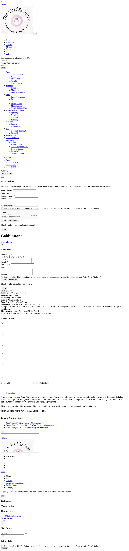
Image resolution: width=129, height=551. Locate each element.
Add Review (13, 279)
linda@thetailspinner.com (11, 516)
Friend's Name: (8, 196)
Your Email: (6, 193)
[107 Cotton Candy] (64, 357)
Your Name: (6, 191)
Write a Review (7, 242)
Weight (14, 81)
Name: (4, 259)
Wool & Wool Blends (33, 425)
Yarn (8, 72)
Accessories (16, 126)
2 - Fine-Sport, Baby (28, 427)
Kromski (14, 88)
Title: (4, 267)
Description (10, 393)
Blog (8, 51)
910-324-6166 (6, 518)
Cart (7, 54)
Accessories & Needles (15, 110)
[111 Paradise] (64, 371)
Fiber (8, 95)
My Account (11, 47)
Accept (4, 549)
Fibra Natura (24, 423)
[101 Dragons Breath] (64, 328)
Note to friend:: (8, 206)
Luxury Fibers (16, 104)
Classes (9, 45)
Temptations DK (17, 153)
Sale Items (10, 140)
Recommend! (13, 221)
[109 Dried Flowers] (64, 366)
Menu (10, 63)
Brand (13, 76)
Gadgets (14, 117)
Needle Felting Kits (19, 108)
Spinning (9, 85)
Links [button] (3, 472)
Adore (13, 142)
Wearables (15, 133)
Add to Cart (44, 383)
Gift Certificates (12, 138)
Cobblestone (36, 423)
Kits (7, 129)
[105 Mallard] (64, 347)
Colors (3, 323)
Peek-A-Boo (16, 151)
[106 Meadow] (64, 352)
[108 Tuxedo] (64, 361)
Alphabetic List (17, 74)
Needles (14, 115)
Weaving (14, 119)
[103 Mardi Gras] (64, 337)
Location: (5, 265)
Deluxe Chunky (17, 149)
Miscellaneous (16, 106)
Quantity (4, 383)
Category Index (12, 487)
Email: (4, 262)
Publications (11, 135)
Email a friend (7, 174)
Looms (14, 124)
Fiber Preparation (18, 92)
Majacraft (15, 90)
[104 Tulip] (64, 342)
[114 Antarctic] (64, 380)
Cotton (14, 101)
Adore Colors (16, 144)
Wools (13, 99)
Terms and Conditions (15, 483)
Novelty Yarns (16, 83)
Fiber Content (16, 79)
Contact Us (10, 49)
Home (8, 40)
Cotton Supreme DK (19, 147)
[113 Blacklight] (64, 376)
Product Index (11, 485)
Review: (5, 274)
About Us (10, 42)
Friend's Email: (7, 199)
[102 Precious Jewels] (64, 333)
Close (4, 221)
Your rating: (6, 254)
